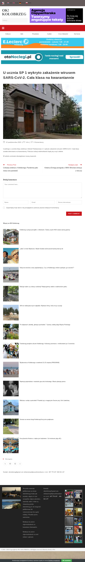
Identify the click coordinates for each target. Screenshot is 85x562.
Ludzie (49, 34)
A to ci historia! (63, 34)
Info (22, 34)
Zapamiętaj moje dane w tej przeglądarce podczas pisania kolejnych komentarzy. (32, 207)
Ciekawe (8, 34)
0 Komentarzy (39, 142)
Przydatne (35, 34)
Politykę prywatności (54, 560)
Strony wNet (51, 549)
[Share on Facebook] (10, 464)
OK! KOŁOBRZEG (14, 12)
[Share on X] (5, 464)
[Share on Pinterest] (15, 464)
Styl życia (77, 34)
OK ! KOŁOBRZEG (24, 549)
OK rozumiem (67, 560)
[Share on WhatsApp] (20, 464)
